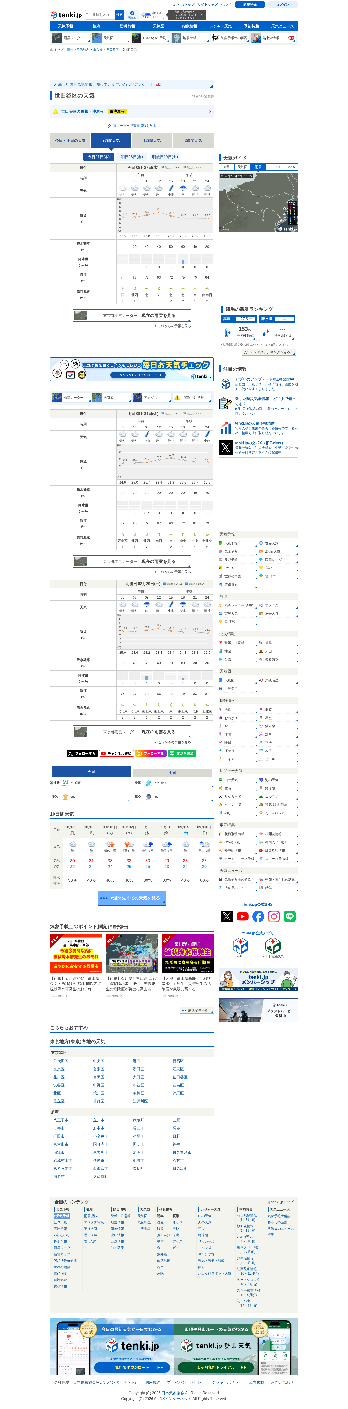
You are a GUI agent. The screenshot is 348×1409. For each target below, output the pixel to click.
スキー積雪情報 (248, 1293)
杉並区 (138, 1085)
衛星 (226, 167)
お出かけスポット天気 (214, 1273)
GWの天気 (246, 1239)
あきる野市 (62, 1168)
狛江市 (59, 1152)
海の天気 (204, 1222)
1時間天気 (152, 140)
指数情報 (189, 26)
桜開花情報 (246, 1228)
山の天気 (204, 1216)
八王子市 (60, 1120)
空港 (201, 1229)
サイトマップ (208, 4)
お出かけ (163, 1235)
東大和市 (100, 1152)
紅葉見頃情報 (248, 1271)
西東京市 (100, 1168)
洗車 (160, 1267)
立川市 (98, 1120)
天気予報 (65, 26)
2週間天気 (193, 140)
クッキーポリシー (227, 1382)
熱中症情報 (246, 1260)
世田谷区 (180, 1077)
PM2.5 (290, 167)
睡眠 (160, 1273)
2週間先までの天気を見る (135, 898)
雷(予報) (60, 1273)
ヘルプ (226, 4)
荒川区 (98, 1093)
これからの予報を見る (174, 326)
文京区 (59, 1069)
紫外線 (162, 1254)
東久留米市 (182, 1152)
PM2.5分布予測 (65, 1260)
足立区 (59, 1101)
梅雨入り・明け (248, 1249)
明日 (172, 773)
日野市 (178, 1136)
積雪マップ (62, 1254)
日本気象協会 (84, 1382)
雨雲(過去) (92, 1216)
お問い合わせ (282, 1382)
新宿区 (178, 1061)
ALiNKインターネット (115, 1382)
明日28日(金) (132, 157)
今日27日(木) (99, 157)
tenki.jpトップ (183, 4)
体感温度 (163, 1260)
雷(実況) (90, 1241)
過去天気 (90, 1235)
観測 (96, 26)
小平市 (138, 1136)
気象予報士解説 (279, 1216)
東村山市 (60, 1144)
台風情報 (117, 1241)
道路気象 (60, 1280)
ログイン (282, 4)
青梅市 (59, 1128)
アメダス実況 (94, 1222)
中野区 (98, 1085)
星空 (160, 1241)
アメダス (274, 167)
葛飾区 (98, 1101)
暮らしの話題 (277, 1222)
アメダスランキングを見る (270, 352)
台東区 (98, 1069)
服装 (160, 1229)
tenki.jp (66, 16)
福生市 (178, 1144)
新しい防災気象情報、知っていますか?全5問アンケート (109, 84)
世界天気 (60, 1222)
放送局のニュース (281, 1229)
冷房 (176, 1235)
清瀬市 (138, 1152)
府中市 (98, 1128)
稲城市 (138, 1160)
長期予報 (60, 1241)
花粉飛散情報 (247, 1217)
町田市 (59, 1136)
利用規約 (152, 1382)
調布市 (178, 1128)
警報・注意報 (121, 1216)
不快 (176, 1229)
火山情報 (117, 1235)
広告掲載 (256, 1382)
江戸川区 (140, 1101)
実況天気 (90, 1229)
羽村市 (178, 1160)
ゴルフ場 (204, 1248)
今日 (91, 771)
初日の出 (247, 1303)
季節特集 (251, 26)
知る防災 (117, 1248)
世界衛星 (144, 1229)
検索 (119, 15)
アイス (178, 1241)
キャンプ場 (206, 1254)
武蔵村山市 (62, 1160)
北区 (57, 1093)
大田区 (138, 1077)
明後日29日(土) (165, 157)
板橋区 (138, 1093)
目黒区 (98, 1077)
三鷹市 (178, 1120)
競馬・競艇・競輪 (211, 1260)
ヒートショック (248, 1282)
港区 (136, 1061)
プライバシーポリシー (186, 1382)
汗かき (178, 1222)
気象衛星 (144, 1222)
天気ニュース (282, 26)
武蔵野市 (140, 1120)
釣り (201, 1267)
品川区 (59, 1077)
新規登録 (250, 4)
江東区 (178, 1069)
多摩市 (98, 1160)
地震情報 (117, 1222)
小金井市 (100, 1136)
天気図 (158, 26)
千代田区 (60, 1061)
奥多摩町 (100, 1176)
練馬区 (178, 1093)
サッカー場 (206, 1241)
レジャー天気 (220, 26)
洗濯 (160, 1222)
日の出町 (180, 1168)
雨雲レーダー (64, 1248)
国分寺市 (100, 1144)
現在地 (132, 17)
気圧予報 (60, 1229)
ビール (178, 1248)
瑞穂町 (138, 1168)
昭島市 (138, 1128)
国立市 (138, 1144)
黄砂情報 (60, 1286)
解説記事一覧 (198, 1010)
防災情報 (127, 26)
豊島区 (178, 1085)
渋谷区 (59, 1085)
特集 (271, 1234)
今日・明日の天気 (70, 140)
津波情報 (117, 1229)
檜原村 (59, 1176)
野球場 (203, 1235)
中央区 (98, 1061)
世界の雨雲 (62, 1267)
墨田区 (138, 1069)
